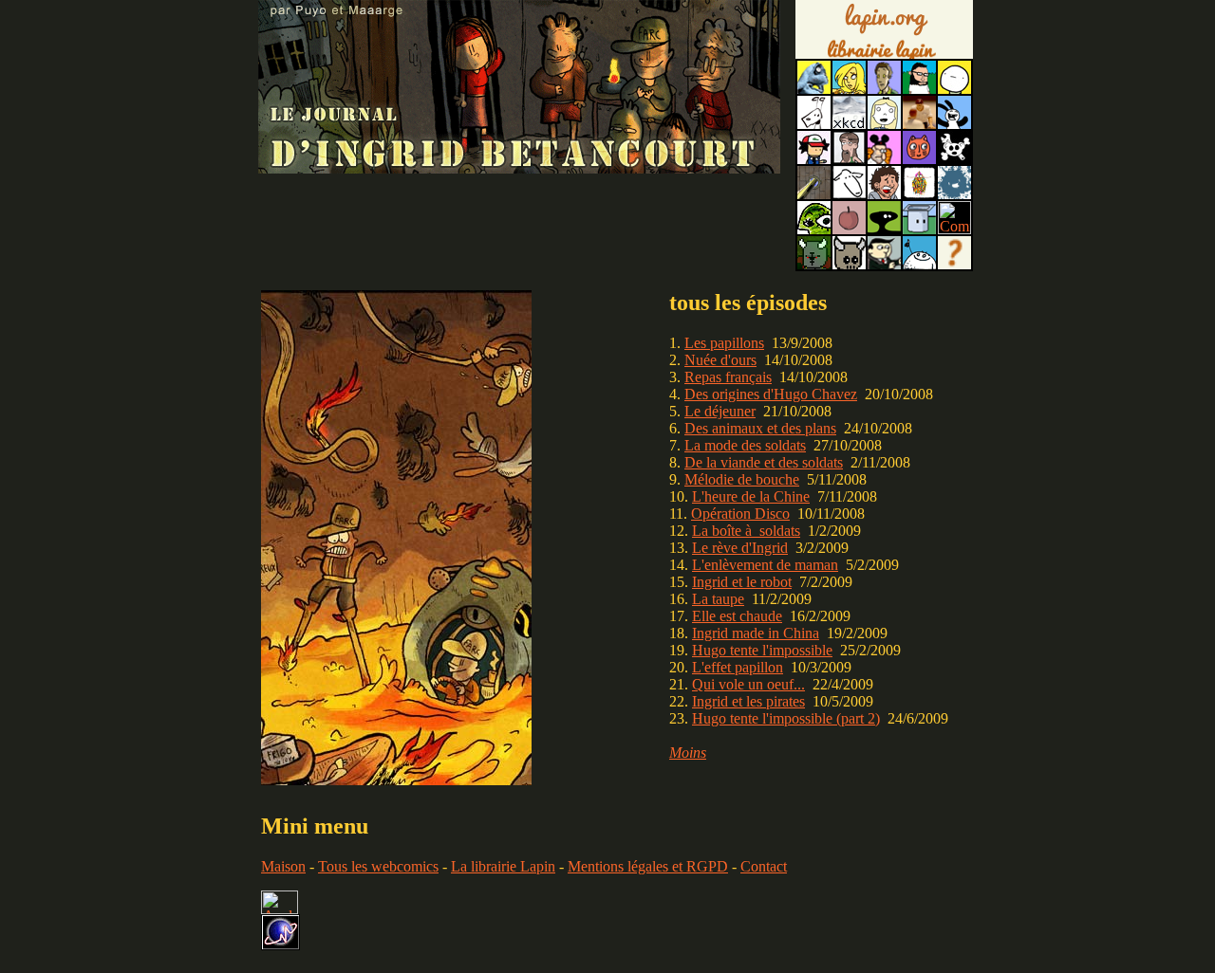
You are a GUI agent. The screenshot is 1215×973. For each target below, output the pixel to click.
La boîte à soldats (746, 531)
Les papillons (724, 343)
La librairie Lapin (503, 866)
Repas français (728, 377)
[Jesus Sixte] (849, 159)
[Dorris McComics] (919, 159)
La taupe (718, 599)
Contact (763, 866)
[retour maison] (519, 163)
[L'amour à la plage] (919, 194)
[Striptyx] (884, 194)
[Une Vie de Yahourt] (919, 229)
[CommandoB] (954, 229)
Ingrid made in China (755, 633)
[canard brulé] (396, 780)
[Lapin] (814, 89)
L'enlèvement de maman (765, 565)
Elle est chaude (737, 616)
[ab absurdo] (954, 89)
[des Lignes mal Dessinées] (884, 124)
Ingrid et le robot (742, 582)
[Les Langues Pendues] (814, 229)
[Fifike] (814, 124)
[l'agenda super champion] (919, 264)
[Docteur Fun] (884, 159)
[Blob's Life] (884, 229)
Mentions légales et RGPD (648, 866)
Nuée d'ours (720, 360)
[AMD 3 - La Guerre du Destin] (849, 264)
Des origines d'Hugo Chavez (770, 394)
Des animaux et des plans (760, 428)
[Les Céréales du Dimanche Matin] (884, 89)
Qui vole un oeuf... (748, 684)
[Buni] (954, 124)
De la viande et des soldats (763, 462)
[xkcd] (849, 124)
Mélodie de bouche (741, 479)
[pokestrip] (814, 159)
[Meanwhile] (954, 194)
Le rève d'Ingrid (740, 548)
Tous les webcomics (378, 866)
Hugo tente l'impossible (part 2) (786, 718)
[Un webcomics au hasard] (954, 264)
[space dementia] (954, 159)
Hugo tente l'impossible (762, 650)
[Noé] (814, 194)
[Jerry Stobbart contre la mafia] (884, 264)
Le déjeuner (720, 411)
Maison (283, 866)
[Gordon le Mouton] (849, 194)
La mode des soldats (745, 445)
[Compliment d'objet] (849, 229)
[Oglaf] (849, 89)
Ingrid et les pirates (748, 701)
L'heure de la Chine (751, 496)
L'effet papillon (737, 667)
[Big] (919, 124)
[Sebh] (919, 89)
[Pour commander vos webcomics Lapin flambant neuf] (884, 57)
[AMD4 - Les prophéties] (814, 264)
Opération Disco (740, 513)
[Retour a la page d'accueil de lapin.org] (884, 36)
